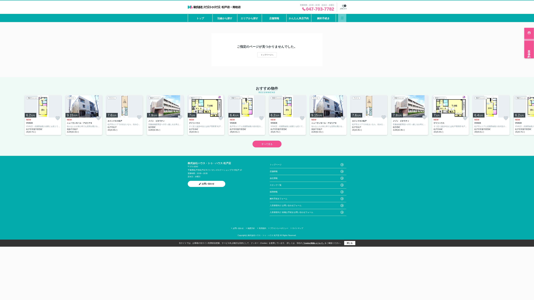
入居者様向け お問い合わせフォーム (285, 205)
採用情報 (274, 192)
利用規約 (262, 228)
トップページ (275, 164)
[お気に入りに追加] (57, 118)
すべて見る (267, 144)
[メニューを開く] (342, 18)
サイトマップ (297, 228)
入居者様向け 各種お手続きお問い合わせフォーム (291, 212)
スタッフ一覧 (275, 185)
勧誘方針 (251, 228)
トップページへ (267, 55)
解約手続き (323, 18)
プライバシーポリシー (279, 228)
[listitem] (206, 115)
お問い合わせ (208, 183)
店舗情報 (274, 18)
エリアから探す (249, 18)
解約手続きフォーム (278, 199)
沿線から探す (224, 18)
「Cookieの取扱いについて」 (313, 243)
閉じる (350, 243)
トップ (200, 18)
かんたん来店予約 (299, 18)
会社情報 (274, 178)
